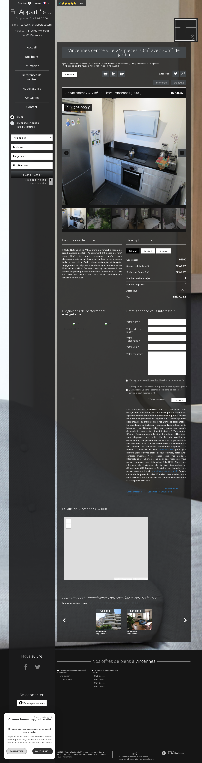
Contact (31, 107)
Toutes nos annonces (65, 757)
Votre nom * (133, 321)
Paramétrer (16, 751)
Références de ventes (31, 77)
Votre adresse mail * (134, 330)
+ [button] (69, 521)
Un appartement (138, 63)
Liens (84, 754)
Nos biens (32, 57)
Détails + (148, 251)
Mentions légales (74, 754)
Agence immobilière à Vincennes (76, 63)
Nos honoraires (99, 754)
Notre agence (32, 88)
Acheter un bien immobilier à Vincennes (111, 63)
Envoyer (179, 400)
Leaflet (117, 579)
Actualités (32, 98)
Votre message (134, 353)
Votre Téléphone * (133, 339)
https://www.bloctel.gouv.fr (164, 471)
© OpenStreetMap (140, 579)
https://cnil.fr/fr (166, 449)
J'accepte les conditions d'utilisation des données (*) (156, 380)
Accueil (32, 47)
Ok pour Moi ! (42, 751)
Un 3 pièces (154, 63)
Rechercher (32, 174)
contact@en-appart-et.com (36, 24)
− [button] (69, 526)
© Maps (127, 579)
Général (133, 251)
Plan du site (61, 754)
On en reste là (41, 717)
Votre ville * (132, 346)
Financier (163, 251)
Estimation (31, 66)
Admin (89, 754)
